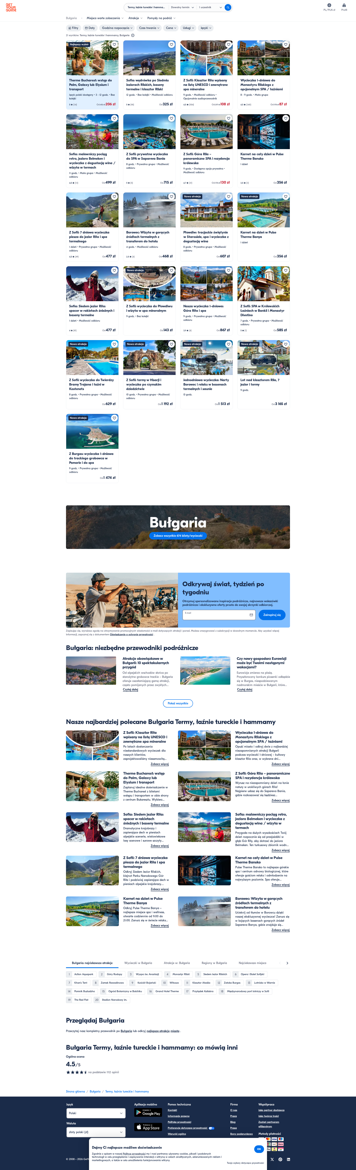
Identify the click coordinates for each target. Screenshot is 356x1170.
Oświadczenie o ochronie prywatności (131, 634)
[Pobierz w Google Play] (148, 1113)
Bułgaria (126, 1031)
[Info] (132, 35)
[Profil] (344, 5)
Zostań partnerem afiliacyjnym (268, 1124)
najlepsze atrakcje (158, 1031)
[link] (92, 75)
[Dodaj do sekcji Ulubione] (114, 44)
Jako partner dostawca (271, 1110)
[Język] (329, 5)
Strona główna (75, 1091)
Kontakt (172, 1110)
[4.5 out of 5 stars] (77, 1072)
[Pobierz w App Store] (148, 1127)
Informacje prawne (178, 1116)
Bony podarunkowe (241, 1134)
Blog (232, 1122)
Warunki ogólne (177, 1134)
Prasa (233, 1128)
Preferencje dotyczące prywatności (188, 1128)
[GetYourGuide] (11, 7)
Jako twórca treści (268, 1116)
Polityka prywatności (179, 1122)
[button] (92, 75)
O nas (233, 1110)
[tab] (92, 963)
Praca (233, 1116)
